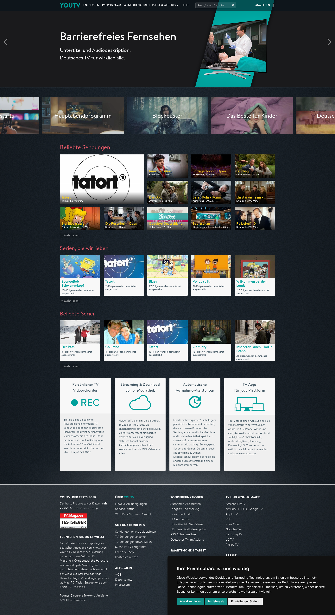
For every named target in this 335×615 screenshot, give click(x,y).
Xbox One (232, 524)
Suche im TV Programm (130, 547)
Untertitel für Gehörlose (186, 524)
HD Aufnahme (180, 519)
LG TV (230, 539)
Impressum (122, 585)
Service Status (124, 509)
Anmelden (262, 5)
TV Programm (111, 5)
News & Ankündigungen (131, 504)
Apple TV (232, 514)
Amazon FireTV (236, 504)
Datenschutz (123, 580)
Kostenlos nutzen (126, 557)
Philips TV (232, 545)
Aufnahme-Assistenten (185, 504)
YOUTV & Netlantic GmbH (133, 514)
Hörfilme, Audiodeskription (188, 529)
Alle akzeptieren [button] (190, 601)
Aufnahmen (136, 5)
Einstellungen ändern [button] (245, 601)
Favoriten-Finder (181, 514)
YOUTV (70, 5)
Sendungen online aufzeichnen (135, 532)
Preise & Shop (124, 552)
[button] (273, 5)
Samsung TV (234, 534)
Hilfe (185, 5)
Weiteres (164, 5)
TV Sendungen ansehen (131, 537)
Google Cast (234, 529)
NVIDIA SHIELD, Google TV (244, 509)
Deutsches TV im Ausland (187, 539)
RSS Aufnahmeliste (183, 534)
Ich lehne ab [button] (216, 601)
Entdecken (91, 5)
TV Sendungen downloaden (133, 542)
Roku (229, 519)
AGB (118, 574)
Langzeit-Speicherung (184, 509)
